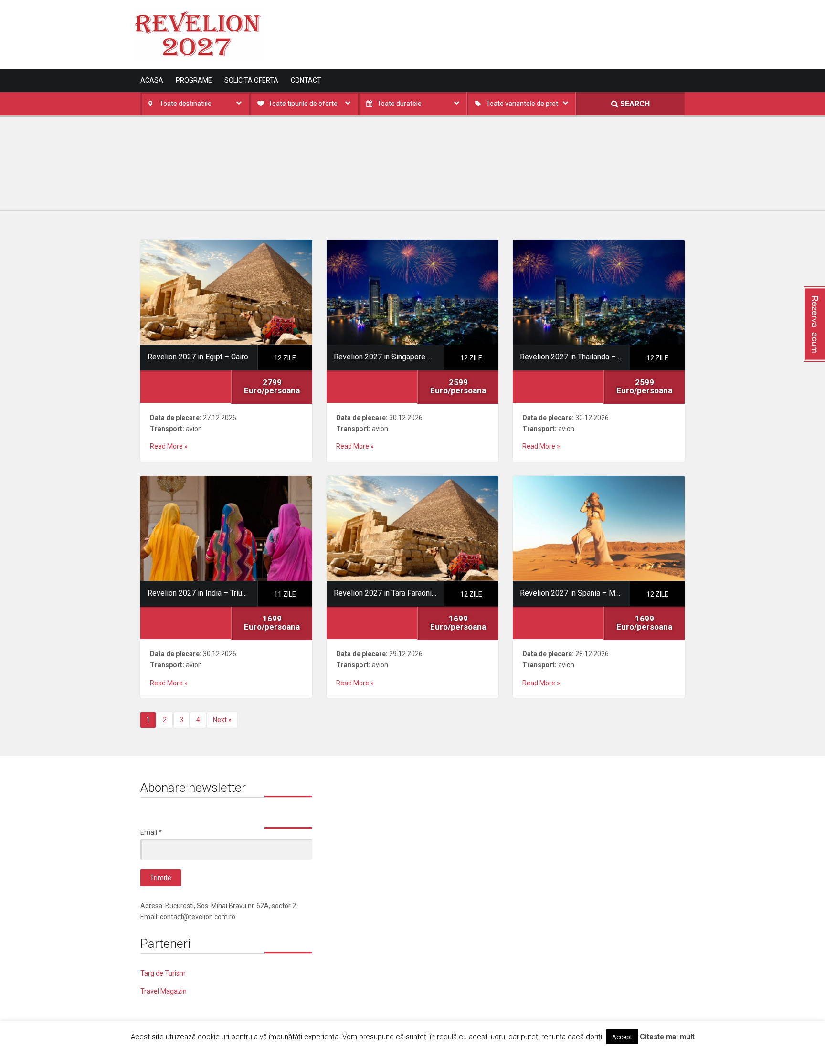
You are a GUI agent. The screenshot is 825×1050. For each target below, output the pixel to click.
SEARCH (634, 103)
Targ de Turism (163, 973)
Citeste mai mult (667, 1036)
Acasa (151, 80)
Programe (194, 80)
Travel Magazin (163, 991)
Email (151, 832)
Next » (222, 720)
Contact (306, 80)
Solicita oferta (251, 80)
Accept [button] (622, 1036)
